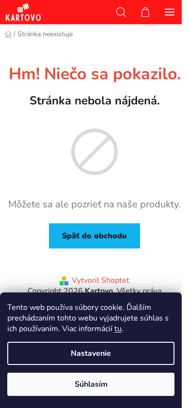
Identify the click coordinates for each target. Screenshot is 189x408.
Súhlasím (91, 384)
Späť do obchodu (94, 236)
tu (118, 328)
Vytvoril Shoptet (100, 280)
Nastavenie (91, 353)
